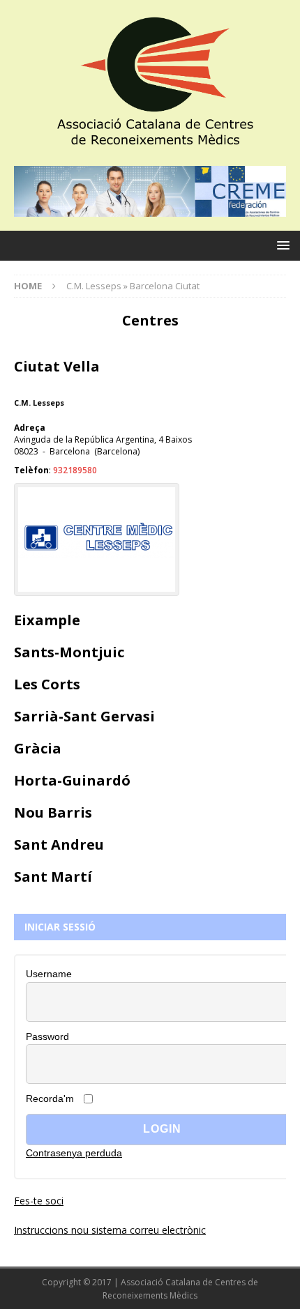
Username (49, 973)
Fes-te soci (38, 1200)
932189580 (75, 470)
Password (47, 1036)
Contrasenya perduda (74, 1152)
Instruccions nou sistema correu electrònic (110, 1230)
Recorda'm (50, 1098)
